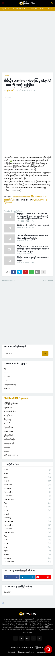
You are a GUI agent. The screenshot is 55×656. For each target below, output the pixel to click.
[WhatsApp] (31, 272)
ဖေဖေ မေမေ (8, 431)
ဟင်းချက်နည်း (9, 439)
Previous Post (9, 281)
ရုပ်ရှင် (42, 8)
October (27, 495)
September (27, 499)
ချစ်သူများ (8, 407)
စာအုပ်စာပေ (8, 415)
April (27, 477)
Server (7, 388)
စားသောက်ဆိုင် (10, 411)
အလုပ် (50, 8)
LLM (5, 380)
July (27, 506)
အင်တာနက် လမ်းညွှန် (20, 8)
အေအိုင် (7, 447)
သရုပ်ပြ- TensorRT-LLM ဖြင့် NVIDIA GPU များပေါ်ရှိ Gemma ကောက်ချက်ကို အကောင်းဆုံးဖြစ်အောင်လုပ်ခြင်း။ (32, 216)
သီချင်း (34, 8)
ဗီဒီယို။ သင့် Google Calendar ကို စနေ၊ (33, 225)
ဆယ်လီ (7, 423)
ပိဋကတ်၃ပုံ (8, 427)
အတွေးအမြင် (9, 443)
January (27, 488)
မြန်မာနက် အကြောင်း (26, 652)
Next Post (47, 281)
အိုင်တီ (6, 451)
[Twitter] (19, 272)
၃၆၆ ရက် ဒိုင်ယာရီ (11, 455)
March (27, 481)
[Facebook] (13, 272)
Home (6, 75)
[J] (3, 603)
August (27, 503)
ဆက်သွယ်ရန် (42, 652)
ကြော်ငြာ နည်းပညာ (11, 403)
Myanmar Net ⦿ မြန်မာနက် (16, 398)
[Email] (37, 272)
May (27, 473)
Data (6, 373)
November (27, 492)
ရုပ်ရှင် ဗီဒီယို (8, 435)
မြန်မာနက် (5, 8)
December (27, 521)
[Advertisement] (27, 41)
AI (5, 369)
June (27, 470)
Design (7, 377)
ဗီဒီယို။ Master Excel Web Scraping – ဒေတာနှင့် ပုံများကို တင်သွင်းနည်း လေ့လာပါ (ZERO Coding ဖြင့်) (33, 248)
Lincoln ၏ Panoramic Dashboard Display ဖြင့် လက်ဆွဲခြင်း (32, 236)
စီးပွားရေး (7, 419)
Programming (10, 384)
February (27, 484)
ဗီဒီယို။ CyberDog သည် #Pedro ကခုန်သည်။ (32, 258)
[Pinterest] (25, 272)
